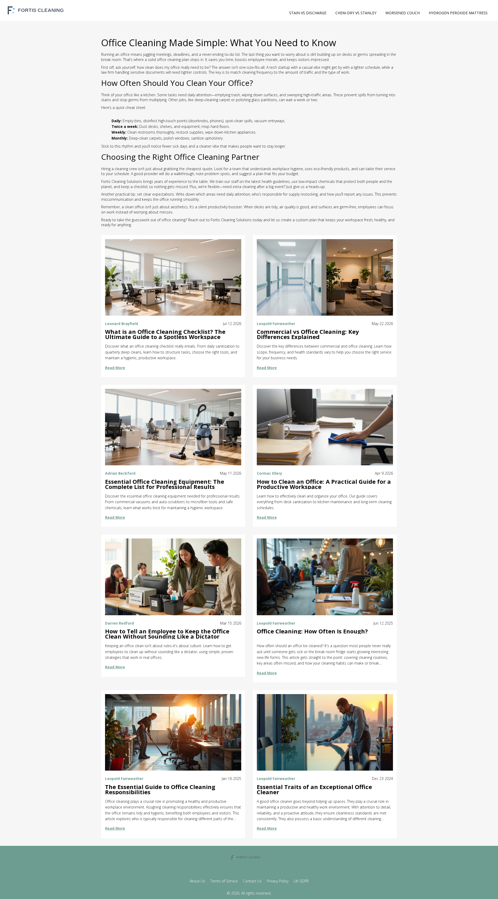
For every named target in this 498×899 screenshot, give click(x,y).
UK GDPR (301, 881)
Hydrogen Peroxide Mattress (458, 12)
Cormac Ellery (269, 473)
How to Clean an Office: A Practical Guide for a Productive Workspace (324, 484)
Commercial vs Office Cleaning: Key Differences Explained (308, 334)
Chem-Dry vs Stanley (355, 12)
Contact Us (252, 881)
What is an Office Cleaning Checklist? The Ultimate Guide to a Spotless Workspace (165, 334)
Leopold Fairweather (276, 323)
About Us (197, 881)
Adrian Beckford (120, 473)
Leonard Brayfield (121, 323)
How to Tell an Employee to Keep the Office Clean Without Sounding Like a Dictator (167, 634)
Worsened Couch (402, 12)
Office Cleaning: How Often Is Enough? (312, 631)
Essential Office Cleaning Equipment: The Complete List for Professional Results (164, 484)
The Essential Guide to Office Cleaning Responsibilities (160, 789)
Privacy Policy (277, 881)
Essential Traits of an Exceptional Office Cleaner (314, 789)
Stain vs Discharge (307, 12)
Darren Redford (119, 623)
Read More (115, 367)
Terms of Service (224, 881)
